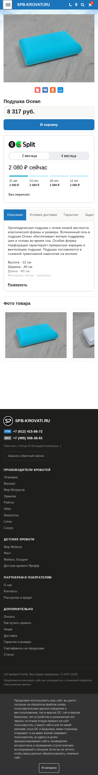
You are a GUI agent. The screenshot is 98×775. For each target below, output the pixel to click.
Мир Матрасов (14, 490)
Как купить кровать (17, 623)
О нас (8, 585)
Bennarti (9, 483)
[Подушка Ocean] (36, 335)
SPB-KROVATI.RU (33, 5)
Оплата (9, 616)
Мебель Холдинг (16, 559)
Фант (7, 553)
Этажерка (11, 477)
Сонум (8, 528)
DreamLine (11, 515)
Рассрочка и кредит (18, 597)
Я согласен (49, 768)
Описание (15, 215)
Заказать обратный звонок (26, 456)
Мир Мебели (13, 547)
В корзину (49, 125)
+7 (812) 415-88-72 (28, 431)
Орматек (10, 496)
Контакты (10, 591)
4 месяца (68, 156)
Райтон (9, 502)
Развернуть (17, 284)
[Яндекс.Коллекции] (37, 90)
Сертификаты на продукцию (24, 648)
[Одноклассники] (53, 90)
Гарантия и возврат (17, 642)
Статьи (9, 654)
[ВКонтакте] (45, 90)
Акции (8, 629)
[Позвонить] (70, 5)
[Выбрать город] (76, 5)
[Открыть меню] (7, 5)
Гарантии (71, 215)
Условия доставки (43, 215)
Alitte (7, 509)
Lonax (8, 521)
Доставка (10, 635)
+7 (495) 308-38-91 (28, 438)
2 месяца (29, 156)
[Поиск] (82, 5)
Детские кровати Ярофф (21, 566)
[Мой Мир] (60, 90)
